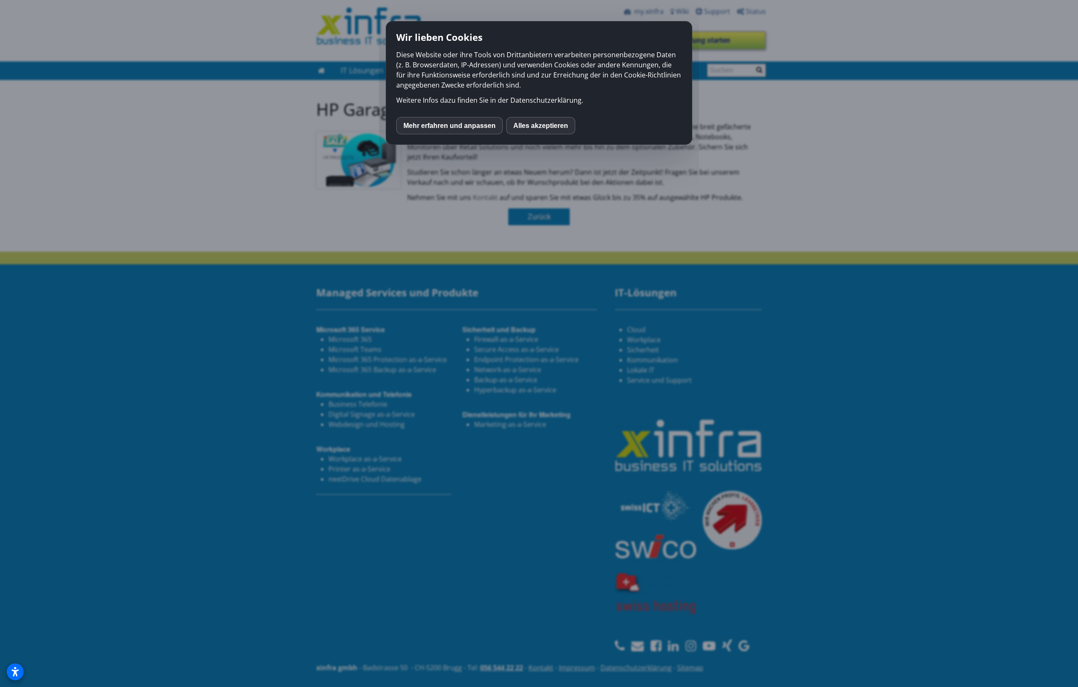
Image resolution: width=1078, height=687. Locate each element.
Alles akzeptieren (540, 125)
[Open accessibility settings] (15, 671)
